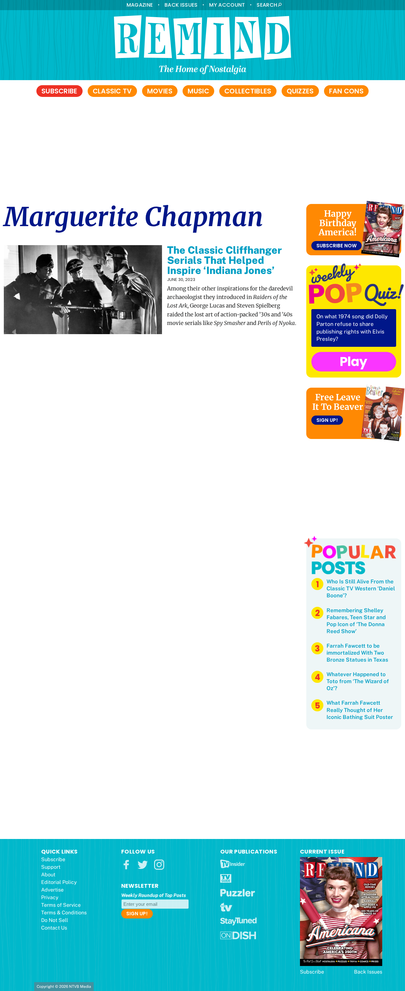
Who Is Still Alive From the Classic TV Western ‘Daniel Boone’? (361, 588)
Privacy (50, 897)
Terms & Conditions (64, 913)
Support (50, 867)
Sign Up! (327, 420)
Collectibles (247, 91)
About (48, 875)
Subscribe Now (336, 245)
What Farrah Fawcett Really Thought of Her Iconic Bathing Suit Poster (360, 710)
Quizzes (300, 91)
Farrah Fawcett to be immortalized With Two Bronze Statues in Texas (357, 653)
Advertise (52, 890)
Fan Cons (346, 91)
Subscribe (59, 91)
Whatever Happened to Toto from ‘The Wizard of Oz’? (358, 681)
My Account (227, 5)
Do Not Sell (54, 920)
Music (198, 91)
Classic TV (112, 91)
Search (267, 5)
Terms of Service (61, 905)
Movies (160, 91)
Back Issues (181, 5)
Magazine (140, 5)
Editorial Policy (59, 882)
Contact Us (54, 928)
